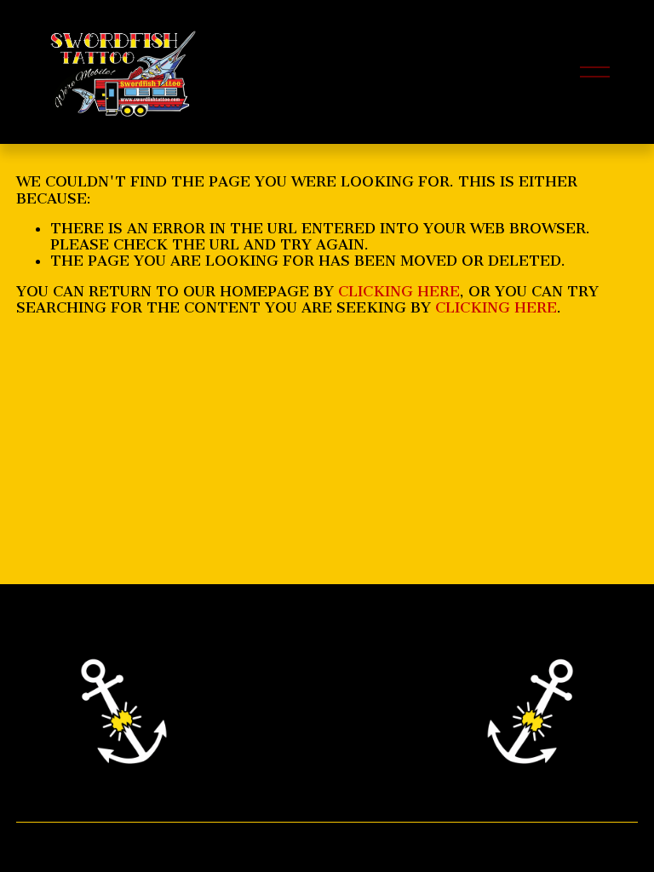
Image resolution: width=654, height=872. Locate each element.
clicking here (399, 291)
